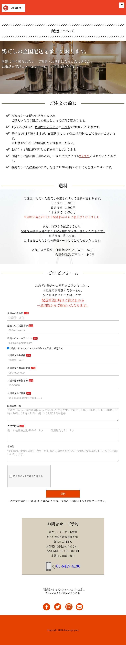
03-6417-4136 (68, 566)
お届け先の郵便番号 (17, 380)
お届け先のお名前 (16, 355)
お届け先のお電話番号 (18, 368)
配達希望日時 (14, 406)
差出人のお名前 (15, 313)
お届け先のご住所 (16, 393)
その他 (10, 446)
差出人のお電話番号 (17, 325)
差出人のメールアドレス (19, 338)
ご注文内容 (13, 426)
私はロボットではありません (28, 476)
